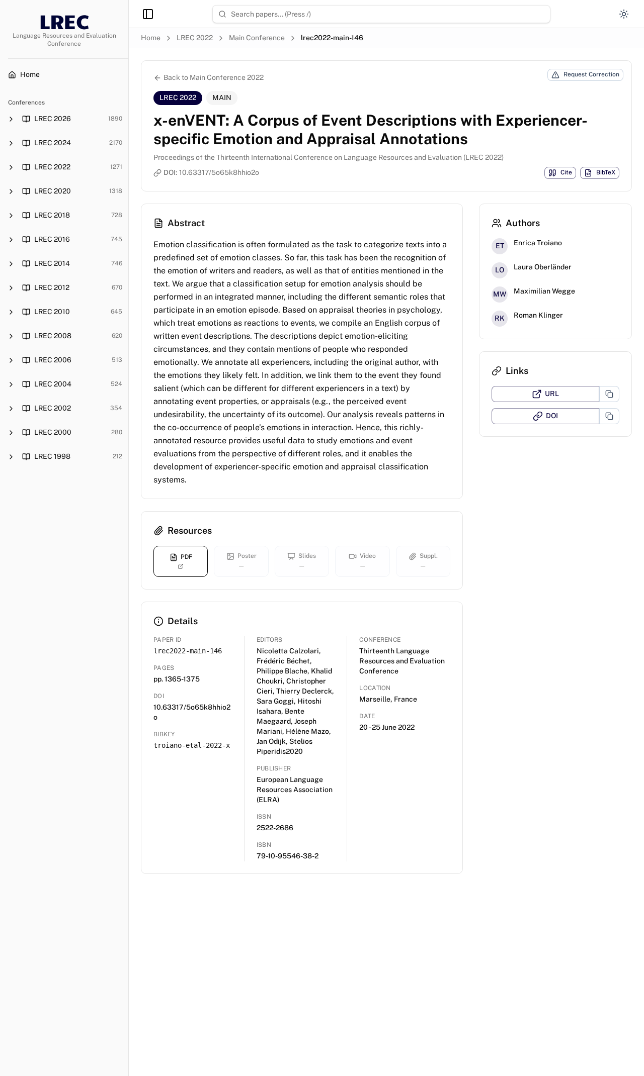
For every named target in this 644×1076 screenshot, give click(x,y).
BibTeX (605, 172)
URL (552, 393)
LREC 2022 (195, 38)
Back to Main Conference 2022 (214, 77)
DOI (552, 416)
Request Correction (591, 74)
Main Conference (257, 38)
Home (150, 38)
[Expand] (11, 119)
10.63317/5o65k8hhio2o (219, 172)
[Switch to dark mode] (624, 14)
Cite (566, 172)
